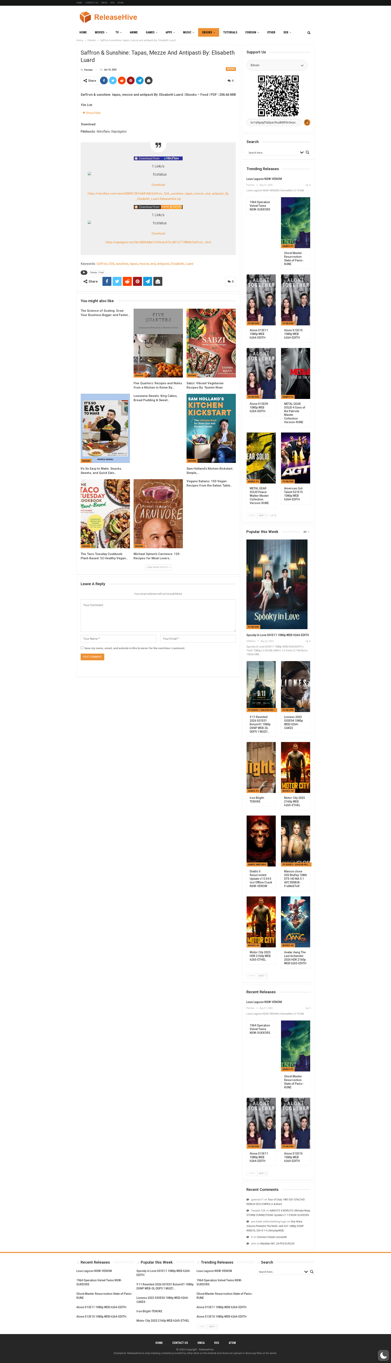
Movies (99, 32)
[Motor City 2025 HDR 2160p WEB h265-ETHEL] (261, 921)
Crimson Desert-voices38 (272, 1237)
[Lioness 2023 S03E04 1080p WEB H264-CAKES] (295, 686)
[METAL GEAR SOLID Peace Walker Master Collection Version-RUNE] (261, 458)
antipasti (163, 264)
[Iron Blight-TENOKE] (261, 767)
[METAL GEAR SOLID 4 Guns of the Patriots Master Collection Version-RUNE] (295, 373)
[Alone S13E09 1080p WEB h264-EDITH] (261, 373)
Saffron (102, 264)
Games (150, 32)
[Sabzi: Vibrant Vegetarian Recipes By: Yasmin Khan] (211, 343)
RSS (112, 2)
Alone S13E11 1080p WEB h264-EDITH (101, 1307)
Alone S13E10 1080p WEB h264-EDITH (101, 1316)
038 (111, 264)
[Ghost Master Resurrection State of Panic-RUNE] (295, 222)
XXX (285, 32)
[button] (383, 1355)
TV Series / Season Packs (262, 710)
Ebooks (207, 32)
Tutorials (230, 32)
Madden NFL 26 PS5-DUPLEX (277, 1243)
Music (187, 32)
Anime (134, 32)
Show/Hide (93, 113)
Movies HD (288, 791)
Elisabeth (177, 264)
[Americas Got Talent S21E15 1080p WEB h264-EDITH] (295, 458)
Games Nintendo (257, 864)
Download (158, 185)
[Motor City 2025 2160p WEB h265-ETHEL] (295, 767)
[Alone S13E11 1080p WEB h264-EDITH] (261, 299)
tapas (134, 264)
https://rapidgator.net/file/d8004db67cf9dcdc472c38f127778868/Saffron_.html (158, 242)
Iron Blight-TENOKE (149, 1311)
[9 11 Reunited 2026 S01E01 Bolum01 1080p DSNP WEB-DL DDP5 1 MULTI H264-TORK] (261, 686)
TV (117, 32)
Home (79, 2)
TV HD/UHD (253, 323)
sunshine (121, 264)
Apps (169, 32)
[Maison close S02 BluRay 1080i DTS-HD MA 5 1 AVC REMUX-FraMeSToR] (295, 841)
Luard (189, 264)
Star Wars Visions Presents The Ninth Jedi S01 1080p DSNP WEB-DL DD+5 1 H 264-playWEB (275, 1226)
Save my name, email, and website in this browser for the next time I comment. (134, 648)
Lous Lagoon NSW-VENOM (264, 179)
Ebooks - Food (97, 272)
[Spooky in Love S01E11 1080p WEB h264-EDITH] (277, 584)
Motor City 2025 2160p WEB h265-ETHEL (162, 1320)
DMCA (104, 2)
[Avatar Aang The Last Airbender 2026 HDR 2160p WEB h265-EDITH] (295, 921)
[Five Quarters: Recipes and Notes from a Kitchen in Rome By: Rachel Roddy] (158, 343)
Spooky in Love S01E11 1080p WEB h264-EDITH (277, 635)
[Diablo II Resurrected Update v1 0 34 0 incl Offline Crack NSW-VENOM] (261, 841)
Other (271, 32)
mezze (144, 264)
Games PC (287, 246)
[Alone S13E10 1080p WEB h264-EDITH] (295, 299)
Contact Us (91, 2)
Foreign (250, 32)
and (153, 264)
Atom (120, 2)
